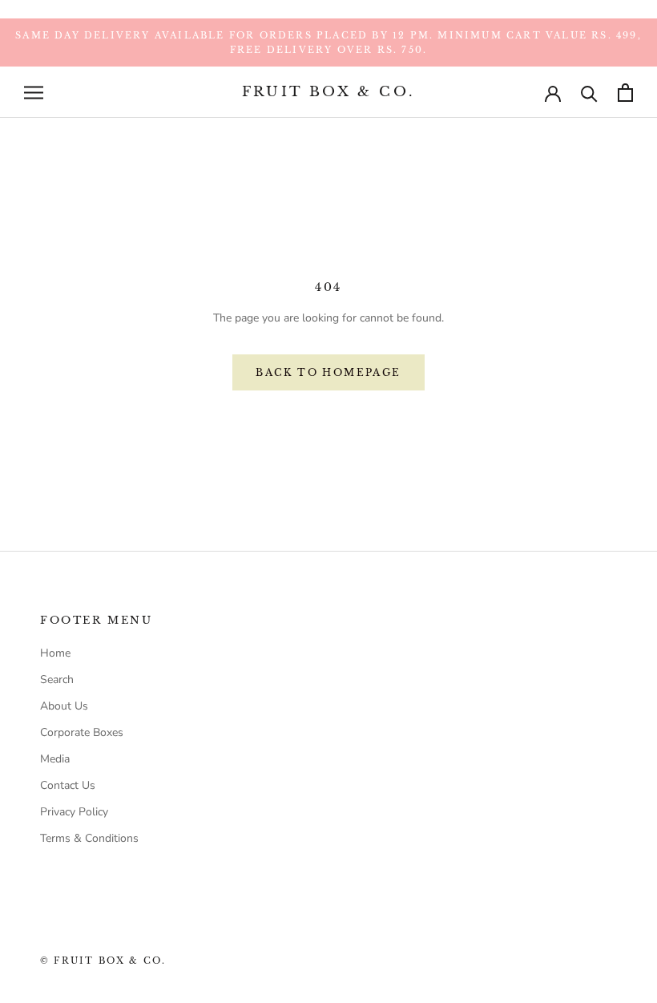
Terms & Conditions (89, 838)
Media (55, 758)
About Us (64, 706)
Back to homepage (328, 372)
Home (55, 653)
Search (57, 679)
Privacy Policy (74, 811)
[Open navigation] (33, 92)
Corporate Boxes (81, 732)
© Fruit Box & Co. (103, 960)
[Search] (589, 92)
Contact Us (67, 785)
